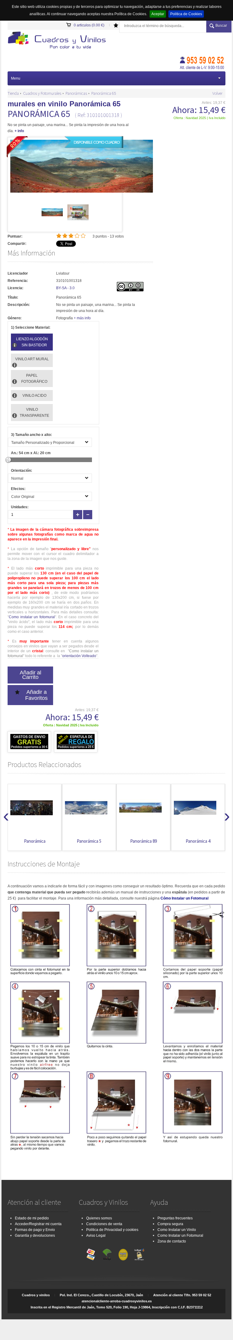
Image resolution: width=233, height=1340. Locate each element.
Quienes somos (99, 1218)
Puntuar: (15, 236)
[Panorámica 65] (52, 222)
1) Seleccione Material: (30, 327)
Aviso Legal (96, 1235)
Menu (15, 78)
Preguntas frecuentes (175, 1218)
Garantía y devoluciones (35, 1235)
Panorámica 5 (34, 841)
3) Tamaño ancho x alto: (31, 435)
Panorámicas (76, 93)
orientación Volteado (79, 656)
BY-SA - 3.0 (65, 288)
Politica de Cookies (186, 14)
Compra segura (170, 1224)
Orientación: (21, 470)
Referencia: (18, 281)
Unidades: (20, 507)
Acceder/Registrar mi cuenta (38, 1224)
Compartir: (17, 244)
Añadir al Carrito (30, 675)
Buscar (221, 25)
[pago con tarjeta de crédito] (91, 1253)
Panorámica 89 (89, 841)
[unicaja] (107, 1253)
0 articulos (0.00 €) (89, 25)
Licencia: (15, 288)
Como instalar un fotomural (32, 617)
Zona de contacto (171, 1241)
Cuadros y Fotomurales (42, 93)
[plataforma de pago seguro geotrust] (139, 1253)
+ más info (82, 318)
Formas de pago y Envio (35, 1230)
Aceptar (157, 14)
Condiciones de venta (104, 1224)
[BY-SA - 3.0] (130, 290)
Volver (217, 93)
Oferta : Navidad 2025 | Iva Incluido (199, 118)
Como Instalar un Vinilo (176, 1230)
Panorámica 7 (198, 841)
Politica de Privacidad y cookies (112, 1230)
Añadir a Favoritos (36, 695)
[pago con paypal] (123, 1253)
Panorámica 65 (103, 93)
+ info (19, 131)
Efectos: (18, 489)
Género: (15, 318)
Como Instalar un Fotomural (180, 1235)
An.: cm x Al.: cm (31, 453)
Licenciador (18, 273)
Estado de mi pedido (32, 1218)
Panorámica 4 (143, 841)
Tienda (13, 93)
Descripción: (19, 305)
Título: (13, 297)
